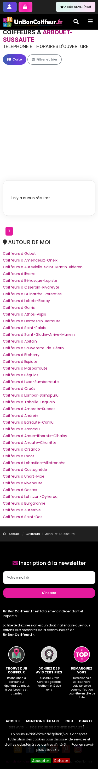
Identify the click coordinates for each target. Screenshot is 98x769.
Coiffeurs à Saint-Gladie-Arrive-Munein (39, 334)
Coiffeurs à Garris (19, 307)
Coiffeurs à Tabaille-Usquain (29, 402)
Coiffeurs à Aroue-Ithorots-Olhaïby (35, 435)
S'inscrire (49, 593)
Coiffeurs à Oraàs (19, 388)
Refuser (61, 760)
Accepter (40, 760)
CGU (69, 721)
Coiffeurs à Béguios (20, 375)
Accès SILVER (77, 7)
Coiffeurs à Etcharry (21, 354)
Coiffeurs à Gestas (20, 489)
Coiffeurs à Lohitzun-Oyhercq (30, 496)
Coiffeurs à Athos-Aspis (24, 314)
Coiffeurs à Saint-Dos (22, 516)
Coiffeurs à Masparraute (25, 368)
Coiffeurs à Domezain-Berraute (32, 321)
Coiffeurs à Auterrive (22, 510)
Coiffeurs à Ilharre (19, 273)
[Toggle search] (76, 21)
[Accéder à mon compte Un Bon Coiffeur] (25, 7)
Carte (17, 59)
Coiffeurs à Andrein (20, 415)
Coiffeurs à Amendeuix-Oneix (30, 260)
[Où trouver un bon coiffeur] (33, 22)
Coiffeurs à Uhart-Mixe (23, 476)
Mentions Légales (42, 721)
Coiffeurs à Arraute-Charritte (29, 442)
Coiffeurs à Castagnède (25, 469)
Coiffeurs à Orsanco (21, 449)
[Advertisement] (49, 117)
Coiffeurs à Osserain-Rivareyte (31, 287)
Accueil (13, 721)
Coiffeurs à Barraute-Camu (28, 422)
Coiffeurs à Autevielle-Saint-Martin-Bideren (43, 267)
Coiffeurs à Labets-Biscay (26, 300)
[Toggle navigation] (90, 21)
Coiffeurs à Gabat (19, 253)
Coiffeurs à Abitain (20, 341)
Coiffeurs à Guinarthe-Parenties (32, 294)
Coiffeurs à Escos (18, 456)
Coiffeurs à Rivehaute (23, 483)
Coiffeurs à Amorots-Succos (29, 408)
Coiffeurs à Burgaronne (24, 503)
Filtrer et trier (46, 59)
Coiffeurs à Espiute (20, 361)
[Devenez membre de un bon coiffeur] (10, 7)
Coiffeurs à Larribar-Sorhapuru (31, 395)
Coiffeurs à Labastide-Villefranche (34, 462)
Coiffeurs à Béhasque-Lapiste (30, 280)
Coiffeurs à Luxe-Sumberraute (31, 381)
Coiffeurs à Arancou (21, 429)
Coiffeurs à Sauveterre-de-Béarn (33, 348)
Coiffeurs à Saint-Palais (24, 327)
